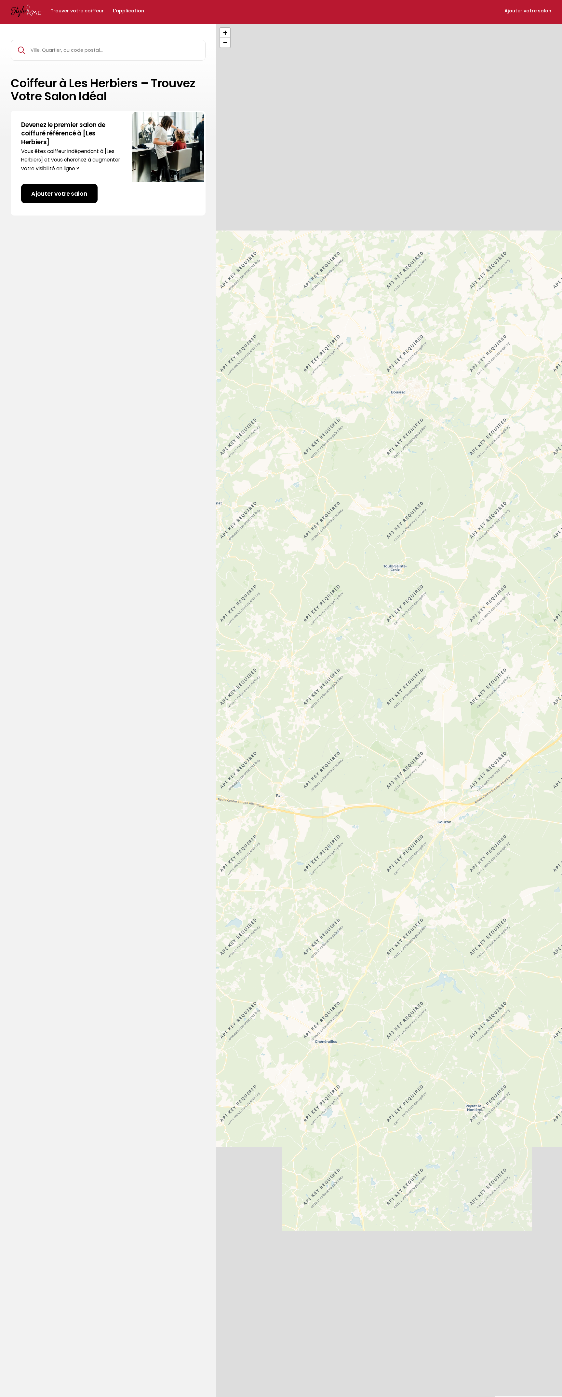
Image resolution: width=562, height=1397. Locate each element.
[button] (225, 33)
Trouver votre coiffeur (77, 11)
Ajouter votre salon (527, 11)
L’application (128, 11)
